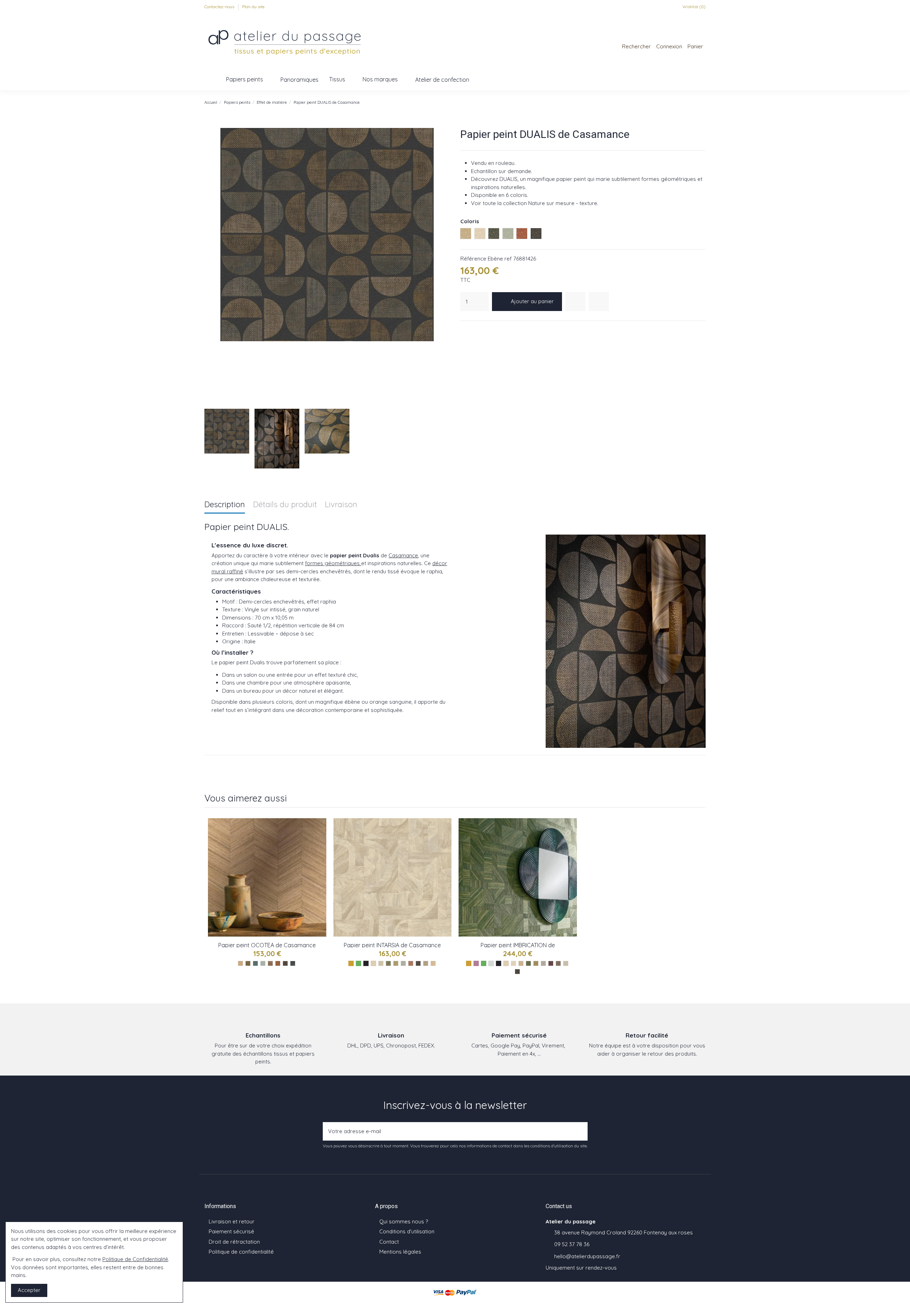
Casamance (403, 555)
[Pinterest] (482, 330)
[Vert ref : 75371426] (255, 963)
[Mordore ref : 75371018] (270, 963)
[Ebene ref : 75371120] (285, 963)
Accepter (29, 1290)
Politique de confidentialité (241, 1251)
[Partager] (464, 330)
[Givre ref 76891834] (543, 963)
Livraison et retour (232, 1221)
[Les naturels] (373, 963)
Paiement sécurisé (231, 1231)
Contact (389, 1241)
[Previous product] (695, 102)
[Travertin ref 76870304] (425, 963)
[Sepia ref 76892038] (558, 963)
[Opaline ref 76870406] (403, 963)
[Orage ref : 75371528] (292, 963)
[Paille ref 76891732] (521, 963)
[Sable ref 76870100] (381, 963)
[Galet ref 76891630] (565, 963)
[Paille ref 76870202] (433, 963)
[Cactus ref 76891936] (536, 963)
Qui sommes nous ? (403, 1221)
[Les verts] (358, 963)
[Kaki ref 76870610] (388, 963)
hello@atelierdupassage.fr (587, 1256)
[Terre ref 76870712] (410, 963)
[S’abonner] (580, 1131)
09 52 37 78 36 (571, 1244)
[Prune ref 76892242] (550, 963)
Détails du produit (285, 504)
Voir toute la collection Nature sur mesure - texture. (534, 203)
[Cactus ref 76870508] (395, 963)
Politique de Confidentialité (135, 1259)
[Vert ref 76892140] (528, 963)
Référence (473, 258)
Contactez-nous (219, 6)
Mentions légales (400, 1251)
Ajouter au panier (532, 301)
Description (224, 504)
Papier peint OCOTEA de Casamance (267, 945)
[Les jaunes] (351, 963)
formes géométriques (333, 563)
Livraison (341, 504)
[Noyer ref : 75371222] (277, 963)
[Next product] (702, 102)
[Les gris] (491, 963)
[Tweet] (473, 330)
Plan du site (253, 6)
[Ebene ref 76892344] (517, 971)
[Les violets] (476, 963)
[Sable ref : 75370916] (240, 963)
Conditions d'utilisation (406, 1231)
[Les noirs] (366, 963)
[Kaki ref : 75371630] (248, 963)
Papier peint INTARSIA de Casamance (392, 945)
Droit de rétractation (234, 1241)
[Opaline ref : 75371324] (263, 963)
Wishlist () (693, 6)
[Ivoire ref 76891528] (513, 963)
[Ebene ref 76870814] (418, 963)
